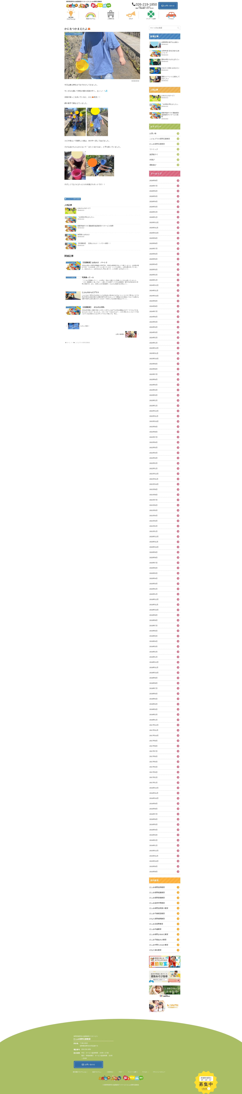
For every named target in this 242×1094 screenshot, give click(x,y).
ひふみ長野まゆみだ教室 (158, 934)
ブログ (120, 1072)
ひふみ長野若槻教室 (157, 898)
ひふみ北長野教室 (156, 924)
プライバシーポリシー (159, 1072)
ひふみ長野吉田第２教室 (158, 908)
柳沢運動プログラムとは (79, 1072)
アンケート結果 (132, 1072)
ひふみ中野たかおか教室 (158, 945)
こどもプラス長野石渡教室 (73, 199)
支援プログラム (96, 1072)
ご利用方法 (110, 1072)
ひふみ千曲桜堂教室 (157, 913)
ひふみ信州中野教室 (157, 903)
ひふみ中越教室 (155, 929)
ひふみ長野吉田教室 (157, 887)
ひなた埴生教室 (155, 950)
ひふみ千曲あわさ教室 (157, 940)
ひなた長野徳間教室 (157, 919)
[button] (178, 28)
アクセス (144, 1072)
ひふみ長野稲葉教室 (157, 892)
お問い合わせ (169, 6)
